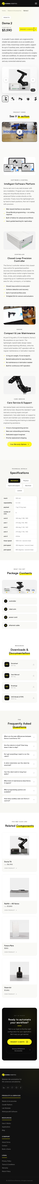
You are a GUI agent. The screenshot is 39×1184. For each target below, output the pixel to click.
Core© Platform (7, 1104)
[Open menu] (36, 3)
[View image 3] (20, 99)
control (19, 490)
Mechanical (14, 480)
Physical (25, 480)
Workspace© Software (9, 1111)
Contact (4, 1145)
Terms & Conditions (8, 1164)
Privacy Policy (6, 1161)
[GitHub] (12, 1087)
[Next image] (33, 80)
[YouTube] (8, 1087)
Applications (6, 1127)
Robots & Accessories (14, 10)
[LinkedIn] (4, 1087)
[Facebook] (20, 1087)
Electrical (28, 485)
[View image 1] (5, 99)
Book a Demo (6, 1149)
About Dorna (6, 1142)
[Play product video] (19, 132)
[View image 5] (35, 99)
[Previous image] (6, 80)
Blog (3, 1130)
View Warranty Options (18, 444)
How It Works (6, 1123)
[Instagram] (16, 1087)
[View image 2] (13, 99)
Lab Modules (6, 1108)
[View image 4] (28, 99)
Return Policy (6, 1171)
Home (4, 10)
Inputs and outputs (14, 485)
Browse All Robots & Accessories (18, 1050)
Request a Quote (26, 29)
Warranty (5, 1168)
